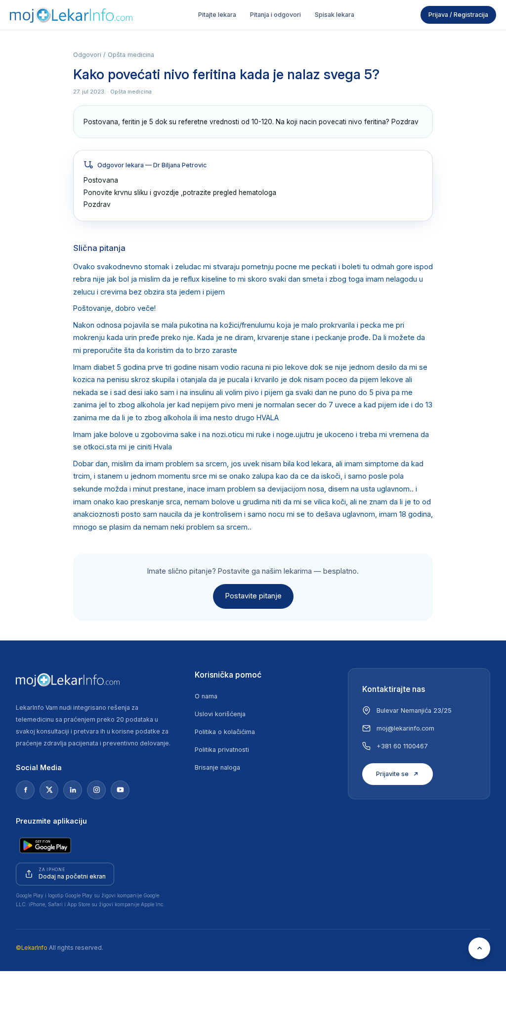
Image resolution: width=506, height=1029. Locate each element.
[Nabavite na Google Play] (45, 845)
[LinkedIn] (72, 790)
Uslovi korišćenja (220, 714)
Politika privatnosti (222, 749)
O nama (206, 696)
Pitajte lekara (217, 14)
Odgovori (87, 54)
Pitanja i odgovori (275, 14)
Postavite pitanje (253, 595)
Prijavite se (392, 774)
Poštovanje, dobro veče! (114, 308)
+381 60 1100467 (402, 746)
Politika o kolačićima (225, 731)
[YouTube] (120, 790)
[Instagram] (96, 790)
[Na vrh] (479, 948)
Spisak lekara (334, 14)
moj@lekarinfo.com (405, 728)
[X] (49, 790)
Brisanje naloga (217, 767)
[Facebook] (25, 790)
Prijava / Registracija (458, 14)
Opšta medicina (131, 54)
